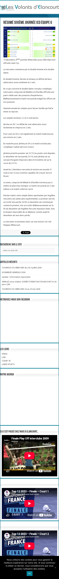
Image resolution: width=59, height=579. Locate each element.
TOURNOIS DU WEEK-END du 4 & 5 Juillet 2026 (22, 268)
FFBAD (4, 354)
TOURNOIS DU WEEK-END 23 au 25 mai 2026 (21, 289)
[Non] (55, 567)
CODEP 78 (6, 361)
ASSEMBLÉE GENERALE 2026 (13, 272)
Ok (29, 574)
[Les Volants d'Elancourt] (29, 7)
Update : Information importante (16, 277)
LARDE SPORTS (8, 364)
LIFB (4, 357)
